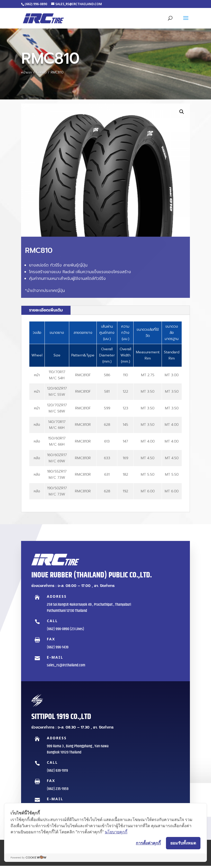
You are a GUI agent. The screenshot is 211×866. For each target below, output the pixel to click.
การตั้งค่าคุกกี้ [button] (148, 842)
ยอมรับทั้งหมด (183, 842)
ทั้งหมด (41, 72)
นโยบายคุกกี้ (116, 831)
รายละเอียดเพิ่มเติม (46, 310)
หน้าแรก (26, 72)
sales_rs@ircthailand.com (66, 665)
